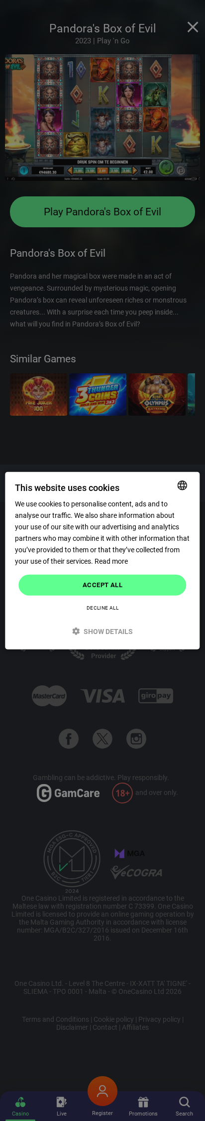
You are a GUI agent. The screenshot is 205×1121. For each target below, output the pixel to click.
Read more (111, 561)
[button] (102, 631)
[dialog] (102, 560)
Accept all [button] (102, 585)
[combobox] (183, 485)
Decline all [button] (102, 608)
